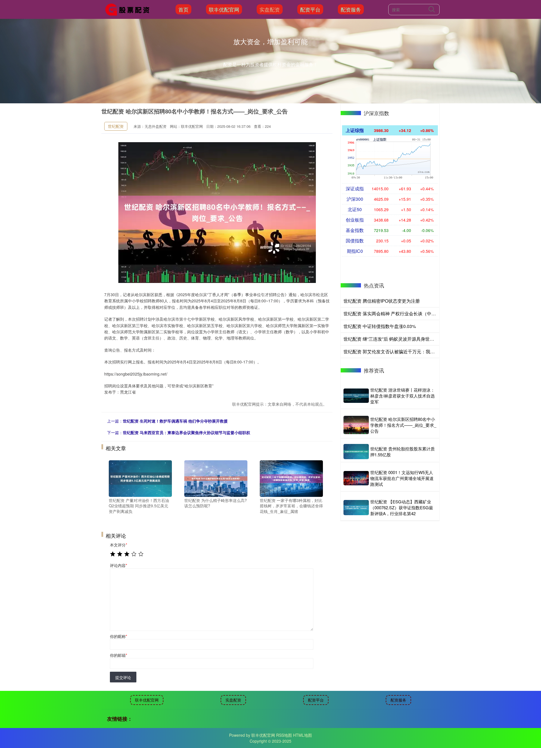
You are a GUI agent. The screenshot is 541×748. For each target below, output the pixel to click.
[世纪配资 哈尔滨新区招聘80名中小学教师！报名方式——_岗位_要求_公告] (356, 425)
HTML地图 (302, 735)
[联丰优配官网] (129, 9)
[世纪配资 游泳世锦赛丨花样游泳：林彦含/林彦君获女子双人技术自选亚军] (356, 395)
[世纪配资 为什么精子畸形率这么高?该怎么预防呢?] (215, 478)
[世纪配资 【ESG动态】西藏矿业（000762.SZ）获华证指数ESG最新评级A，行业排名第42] (356, 507)
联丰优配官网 (224, 9)
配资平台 (310, 9)
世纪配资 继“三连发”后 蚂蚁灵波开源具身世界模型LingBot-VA (404, 339)
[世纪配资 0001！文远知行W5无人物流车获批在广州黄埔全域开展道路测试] (356, 478)
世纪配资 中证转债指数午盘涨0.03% (379, 326)
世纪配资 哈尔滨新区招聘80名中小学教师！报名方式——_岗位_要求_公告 (403, 425)
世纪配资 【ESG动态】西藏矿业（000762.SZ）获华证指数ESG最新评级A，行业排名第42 (401, 507)
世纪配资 (116, 126)
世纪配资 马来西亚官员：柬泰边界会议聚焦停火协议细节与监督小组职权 (186, 432)
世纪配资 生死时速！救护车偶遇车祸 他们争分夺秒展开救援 (175, 421)
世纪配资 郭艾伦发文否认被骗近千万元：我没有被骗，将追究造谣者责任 (416, 351)
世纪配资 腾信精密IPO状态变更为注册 (381, 301)
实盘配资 (270, 9)
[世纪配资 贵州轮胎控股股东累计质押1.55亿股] (356, 451)
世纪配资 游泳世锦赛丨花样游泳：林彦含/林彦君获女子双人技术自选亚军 (402, 396)
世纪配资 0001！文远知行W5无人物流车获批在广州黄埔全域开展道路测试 (402, 478)
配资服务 (351, 9)
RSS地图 (284, 735)
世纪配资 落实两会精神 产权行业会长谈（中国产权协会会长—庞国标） (414, 313)
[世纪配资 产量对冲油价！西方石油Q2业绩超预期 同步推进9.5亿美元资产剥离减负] (140, 478)
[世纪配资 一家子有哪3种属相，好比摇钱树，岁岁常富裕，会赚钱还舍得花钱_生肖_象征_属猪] (291, 478)
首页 (183, 9)
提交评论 (123, 677)
